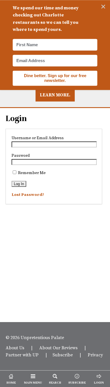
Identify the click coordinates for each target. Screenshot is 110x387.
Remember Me (31, 172)
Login (16, 118)
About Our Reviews (58, 347)
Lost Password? (28, 194)
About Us (15, 347)
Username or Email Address (38, 138)
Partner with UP (22, 355)
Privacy (95, 355)
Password (21, 155)
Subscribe (62, 355)
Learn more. (55, 95)
